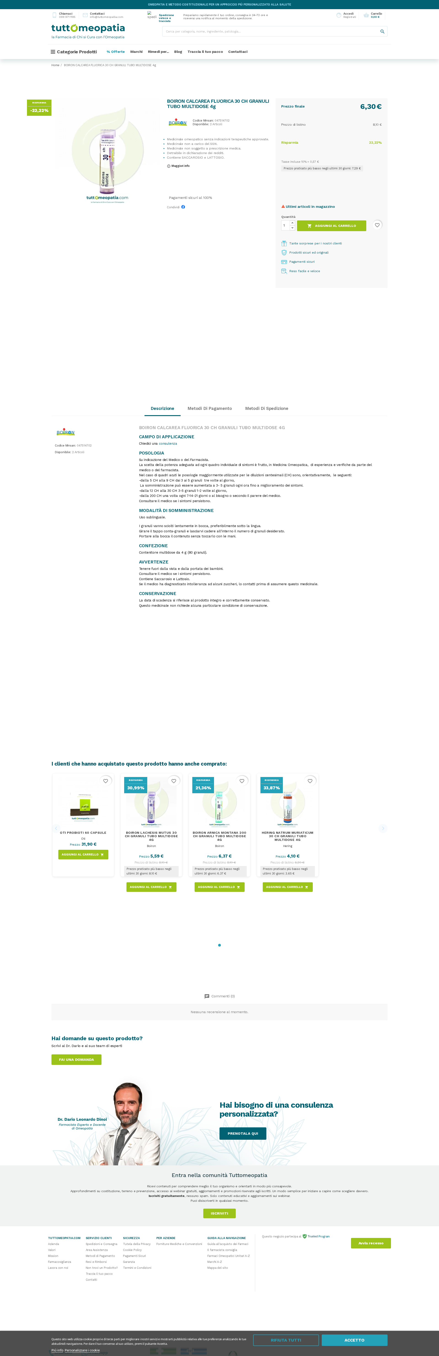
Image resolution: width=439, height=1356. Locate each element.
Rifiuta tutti (286, 1340)
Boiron (151, 846)
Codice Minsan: (203, 120)
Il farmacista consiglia (222, 1250)
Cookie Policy (132, 1250)
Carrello (372, 15)
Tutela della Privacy (136, 1244)
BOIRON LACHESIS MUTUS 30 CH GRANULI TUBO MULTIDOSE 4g (151, 836)
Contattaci (99, 15)
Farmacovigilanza (59, 1262)
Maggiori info (178, 166)
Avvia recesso (371, 1243)
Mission (53, 1256)
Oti (83, 838)
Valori (52, 1250)
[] (378, 27)
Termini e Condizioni (137, 1267)
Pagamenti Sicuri (134, 1256)
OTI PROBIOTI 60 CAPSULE (83, 832)
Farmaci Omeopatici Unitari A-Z (228, 1256)
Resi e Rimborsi (96, 1262)
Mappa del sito (217, 1267)
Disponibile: (201, 124)
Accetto (354, 1340)
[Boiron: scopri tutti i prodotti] (178, 122)
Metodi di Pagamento (100, 1256)
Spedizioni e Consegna (101, 1244)
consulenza (168, 443)
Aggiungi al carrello (331, 226)
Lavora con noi (58, 1267)
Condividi (184, 208)
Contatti (91, 1279)
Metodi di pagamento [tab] (209, 408)
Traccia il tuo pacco (99, 1273)
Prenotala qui (243, 1133)
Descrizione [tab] (162, 408)
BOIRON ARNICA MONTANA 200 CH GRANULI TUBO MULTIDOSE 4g (219, 836)
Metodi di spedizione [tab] (266, 408)
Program (324, 1236)
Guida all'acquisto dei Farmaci (227, 1244)
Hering (287, 846)
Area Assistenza (97, 1250)
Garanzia (129, 1262)
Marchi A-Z (214, 1262)
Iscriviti (219, 1213)
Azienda (53, 1244)
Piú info (57, 1350)
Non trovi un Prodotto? (102, 1267)
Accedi (344, 15)
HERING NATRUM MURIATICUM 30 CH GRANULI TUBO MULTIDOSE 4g (287, 836)
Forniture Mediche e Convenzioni (179, 1244)
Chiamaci (63, 15)
